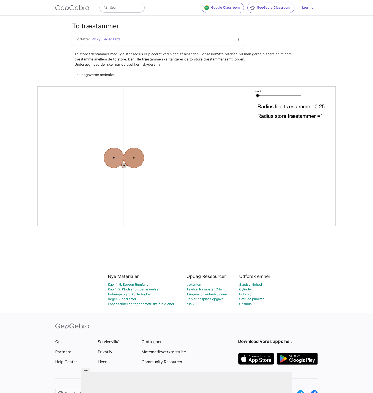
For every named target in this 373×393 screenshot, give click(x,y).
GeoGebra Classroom (273, 7)
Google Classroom (225, 7)
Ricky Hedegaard (106, 39)
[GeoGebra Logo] (72, 7)
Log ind (307, 7)
